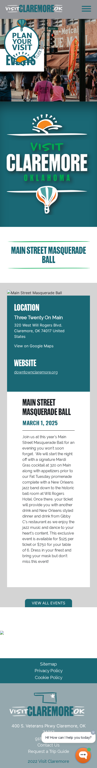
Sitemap (48, 663)
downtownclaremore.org (36, 372)
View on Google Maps (33, 346)
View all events (48, 603)
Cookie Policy (48, 677)
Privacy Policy (49, 670)
